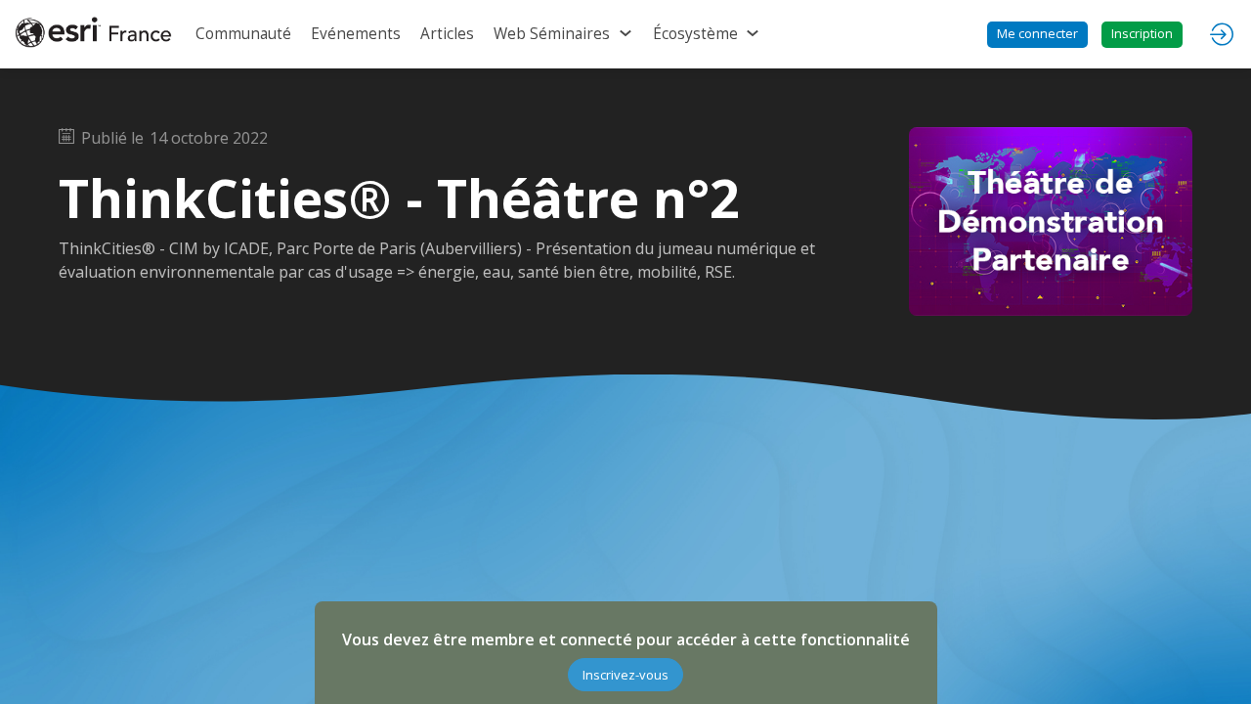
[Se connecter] (1221, 34)
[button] (1037, 35)
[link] (243, 34)
